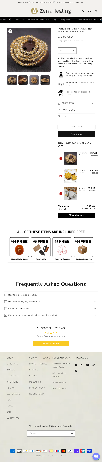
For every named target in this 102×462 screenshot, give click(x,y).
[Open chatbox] (96, 456)
